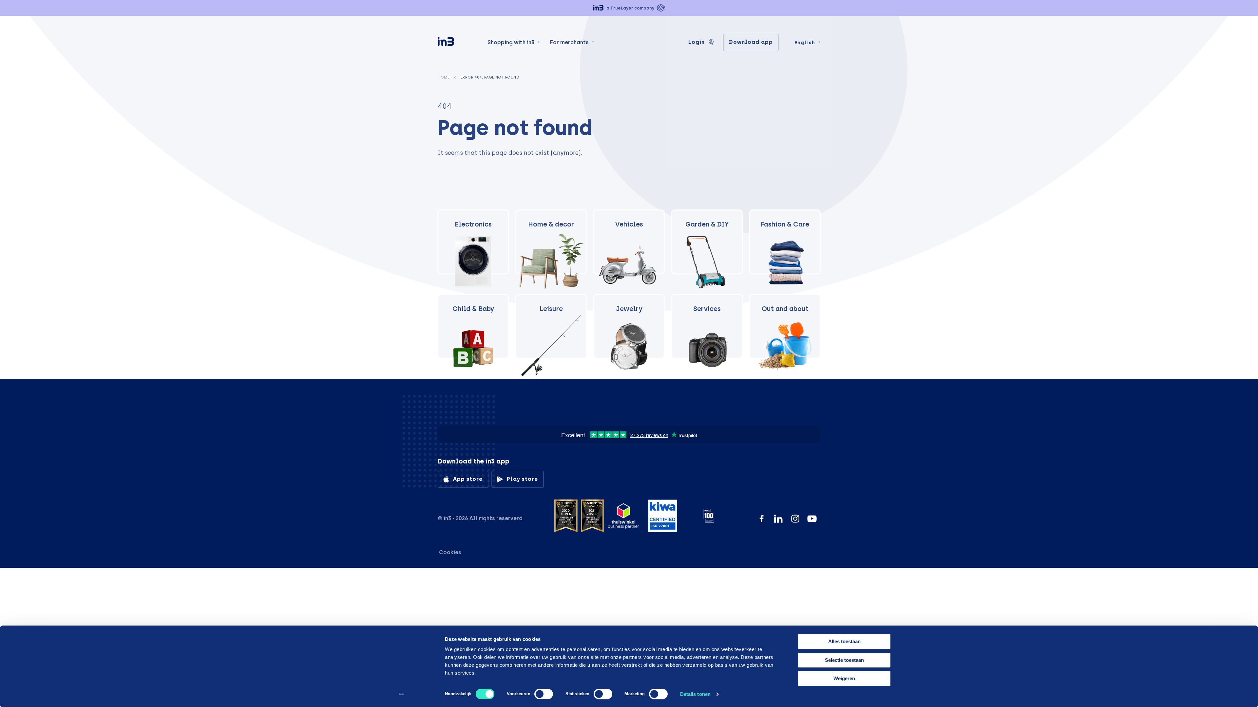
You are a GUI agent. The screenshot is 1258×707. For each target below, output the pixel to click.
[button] (629, 8)
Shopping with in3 (510, 42)
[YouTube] (812, 518)
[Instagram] (795, 518)
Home (443, 77)
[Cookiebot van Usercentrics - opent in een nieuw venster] (401, 694)
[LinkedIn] (778, 518)
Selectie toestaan (844, 660)
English (804, 42)
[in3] (457, 42)
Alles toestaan (844, 641)
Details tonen (695, 694)
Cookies (450, 552)
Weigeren (844, 678)
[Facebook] (761, 518)
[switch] (543, 694)
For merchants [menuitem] (569, 42)
